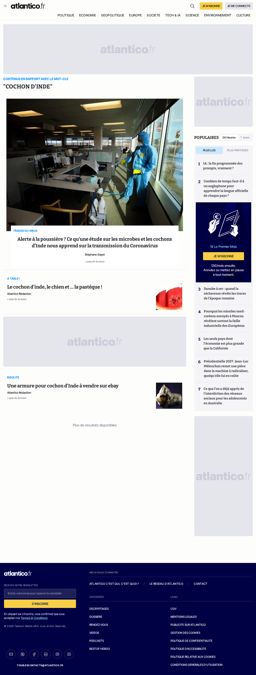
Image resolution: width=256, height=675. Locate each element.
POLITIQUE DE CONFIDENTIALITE (191, 640)
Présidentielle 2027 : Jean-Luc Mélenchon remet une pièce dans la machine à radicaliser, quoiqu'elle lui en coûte (226, 368)
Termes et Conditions (34, 618)
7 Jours (245, 137)
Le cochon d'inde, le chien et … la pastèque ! (54, 287)
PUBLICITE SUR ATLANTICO (188, 624)
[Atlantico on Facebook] (34, 654)
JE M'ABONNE (211, 6)
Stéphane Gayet (95, 254)
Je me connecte (238, 6)
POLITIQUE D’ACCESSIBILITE (188, 648)
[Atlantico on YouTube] (69, 654)
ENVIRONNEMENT (217, 15)
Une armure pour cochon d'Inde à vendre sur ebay (62, 386)
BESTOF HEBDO (99, 648)
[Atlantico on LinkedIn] (45, 654)
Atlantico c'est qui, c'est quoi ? (114, 583)
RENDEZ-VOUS (98, 624)
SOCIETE (153, 15)
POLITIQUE (66, 15)
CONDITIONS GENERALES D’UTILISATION (196, 664)
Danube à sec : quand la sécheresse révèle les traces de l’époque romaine (225, 293)
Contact (200, 583)
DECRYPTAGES (99, 608)
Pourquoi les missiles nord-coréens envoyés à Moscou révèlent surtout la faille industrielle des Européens (224, 318)
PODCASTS (96, 640)
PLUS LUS (209, 150)
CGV (173, 608)
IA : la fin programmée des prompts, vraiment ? (223, 165)
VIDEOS (94, 632)
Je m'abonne (223, 256)
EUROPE (135, 15)
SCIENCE (192, 15)
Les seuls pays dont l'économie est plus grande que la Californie (224, 343)
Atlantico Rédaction (19, 293)
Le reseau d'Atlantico (166, 583)
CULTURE (243, 15)
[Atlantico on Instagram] (57, 654)
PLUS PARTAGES (237, 150)
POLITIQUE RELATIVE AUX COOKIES (193, 656)
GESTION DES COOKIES (185, 632)
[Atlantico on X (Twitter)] (22, 654)
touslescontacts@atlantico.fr (40, 665)
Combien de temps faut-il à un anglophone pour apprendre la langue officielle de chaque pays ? (226, 188)
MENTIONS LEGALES (184, 616)
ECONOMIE (87, 15)
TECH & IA (173, 15)
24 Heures (229, 137)
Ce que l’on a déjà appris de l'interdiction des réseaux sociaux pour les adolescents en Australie (225, 396)
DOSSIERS (95, 616)
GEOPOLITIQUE (112, 15)
